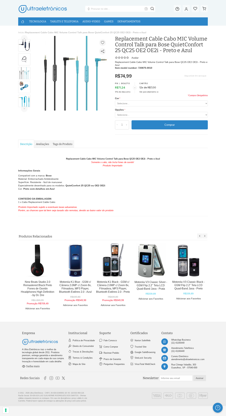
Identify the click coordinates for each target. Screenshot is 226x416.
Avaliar (135, 57)
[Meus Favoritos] (195, 8)
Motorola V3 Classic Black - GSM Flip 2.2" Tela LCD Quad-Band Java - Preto (188, 285)
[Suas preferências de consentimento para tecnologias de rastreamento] (6, 410)
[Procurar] (152, 9)
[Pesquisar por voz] (88, 9)
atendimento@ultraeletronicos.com (187, 359)
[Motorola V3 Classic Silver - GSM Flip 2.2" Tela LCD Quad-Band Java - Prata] (151, 260)
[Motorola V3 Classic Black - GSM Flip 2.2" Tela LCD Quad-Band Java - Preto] (188, 260)
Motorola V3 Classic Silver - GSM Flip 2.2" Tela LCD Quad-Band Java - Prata (151, 285)
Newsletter (151, 378)
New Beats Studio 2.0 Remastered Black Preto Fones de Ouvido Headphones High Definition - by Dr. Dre (37, 288)
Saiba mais (33, 366)
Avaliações (42, 144)
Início (21, 32)
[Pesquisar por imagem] (146, 9)
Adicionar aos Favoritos (37, 308)
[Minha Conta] (186, 8)
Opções (119, 109)
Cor (117, 98)
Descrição (26, 144)
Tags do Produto (62, 144)
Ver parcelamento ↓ (149, 92)
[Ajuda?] (177, 8)
